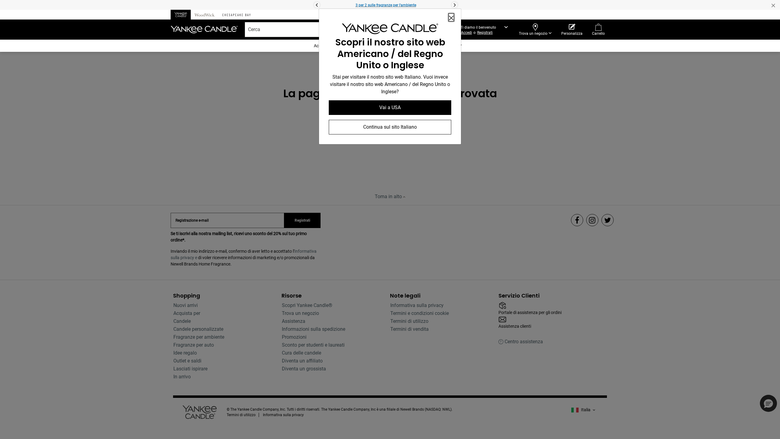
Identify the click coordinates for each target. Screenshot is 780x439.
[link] (390, 30)
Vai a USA (390, 107)
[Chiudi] (451, 17)
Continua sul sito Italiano (390, 127)
